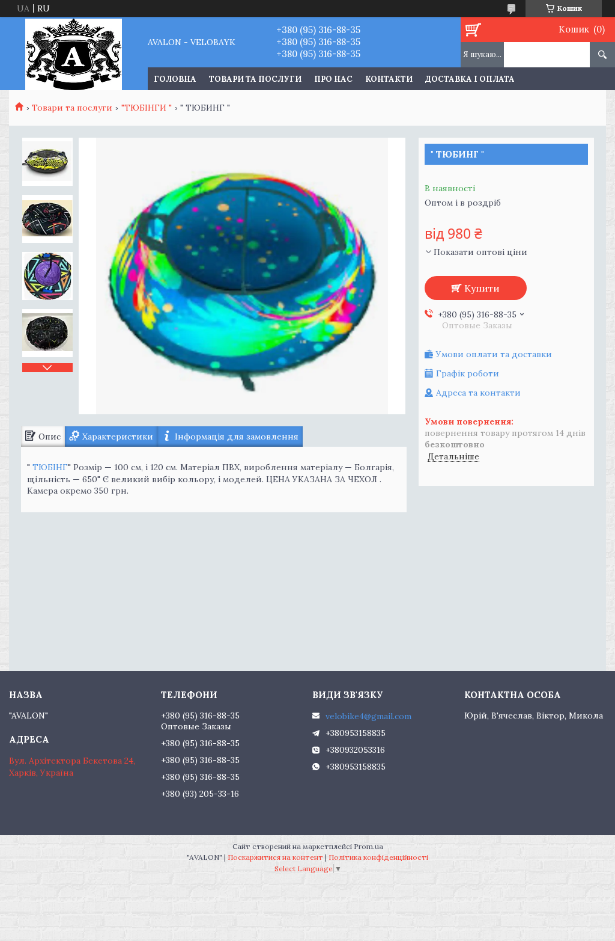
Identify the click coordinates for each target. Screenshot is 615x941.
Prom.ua (368, 846)
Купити (482, 288)
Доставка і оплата (470, 79)
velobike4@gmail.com (368, 716)
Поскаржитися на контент (275, 857)
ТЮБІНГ (50, 467)
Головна (175, 79)
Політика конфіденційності (378, 857)
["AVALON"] (73, 53)
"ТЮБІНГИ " (146, 107)
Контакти (389, 79)
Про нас (333, 79)
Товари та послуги (255, 79)
